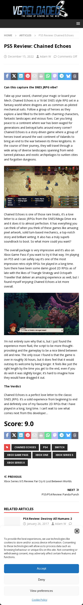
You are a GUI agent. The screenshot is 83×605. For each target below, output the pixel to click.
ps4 (45, 447)
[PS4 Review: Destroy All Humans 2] (12, 523)
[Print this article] (41, 76)
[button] (77, 531)
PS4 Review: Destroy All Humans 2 (47, 519)
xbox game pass (17, 455)
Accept (41, 568)
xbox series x (16, 462)
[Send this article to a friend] (34, 76)
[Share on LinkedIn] (21, 76)
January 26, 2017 (38, 524)
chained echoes (25, 447)
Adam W (45, 56)
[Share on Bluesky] (68, 76)
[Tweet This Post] (14, 76)
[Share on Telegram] (61, 76)
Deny (41, 579)
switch (59, 447)
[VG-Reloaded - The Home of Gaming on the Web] (41, 17)
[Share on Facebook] (7, 76)
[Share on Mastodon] (54, 76)
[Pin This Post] (27, 76)
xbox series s (64, 455)
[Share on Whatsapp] (48, 76)
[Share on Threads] (75, 76)
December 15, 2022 (21, 56)
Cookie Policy (39, 600)
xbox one (41, 455)
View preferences (41, 590)
